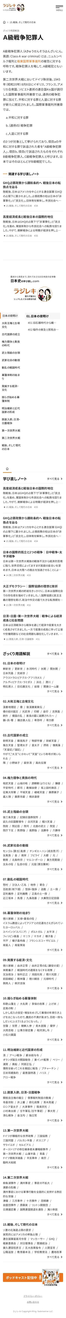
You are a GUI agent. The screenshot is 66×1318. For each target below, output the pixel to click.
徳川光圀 (51, 974)
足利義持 (8, 893)
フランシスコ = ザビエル (42, 940)
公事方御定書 (25, 1030)
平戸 (5, 940)
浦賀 (5, 1064)
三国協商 (42, 1136)
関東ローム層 (51, 686)
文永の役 (8, 864)
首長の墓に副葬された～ (40, 715)
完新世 (21, 673)
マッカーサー (37, 1239)
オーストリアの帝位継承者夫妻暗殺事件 (25, 1149)
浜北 (39, 682)
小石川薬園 (9, 1034)
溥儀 (5, 1200)
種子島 (49, 936)
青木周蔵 (48, 1102)
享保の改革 (38, 1004)
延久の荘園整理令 (13, 821)
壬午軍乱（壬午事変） (32, 1111)
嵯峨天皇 (39, 792)
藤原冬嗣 (20, 796)
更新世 (19, 668)
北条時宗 (17, 860)
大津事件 (27, 1106)
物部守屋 (37, 740)
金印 (45, 711)
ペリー (56, 1059)
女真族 (7, 855)
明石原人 (8, 686)
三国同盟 (8, 1140)
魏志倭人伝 (23, 720)
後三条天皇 (9, 817)
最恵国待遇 (29, 1073)
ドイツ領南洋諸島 (13, 1158)
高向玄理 (41, 763)
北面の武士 (39, 826)
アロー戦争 (9, 1077)
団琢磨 (45, 1200)
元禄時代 (48, 979)
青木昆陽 (41, 1026)
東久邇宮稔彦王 (12, 1248)
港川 (48, 682)
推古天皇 (8, 745)
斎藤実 (24, 1205)
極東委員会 (9, 1243)
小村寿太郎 (9, 1111)
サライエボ (9, 1145)
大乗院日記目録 (50, 898)
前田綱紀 (8, 979)
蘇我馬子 (22, 740)
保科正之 (22, 974)
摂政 (46, 745)
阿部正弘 (26, 1064)
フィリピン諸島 (11, 936)
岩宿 (37, 686)
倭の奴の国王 (10, 711)
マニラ (26, 936)
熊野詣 (21, 830)
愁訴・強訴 (31, 889)
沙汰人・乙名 (19, 885)
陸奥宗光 (41, 1106)
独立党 (33, 1115)
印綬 (36, 711)
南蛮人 (7, 945)
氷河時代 (31, 668)
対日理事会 (26, 1243)
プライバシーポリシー (32, 1295)
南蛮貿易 (20, 945)
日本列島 (8, 673)
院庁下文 (8, 830)
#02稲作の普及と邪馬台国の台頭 (43, 330)
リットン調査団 (40, 1205)
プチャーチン (49, 1068)
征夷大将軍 (9, 792)
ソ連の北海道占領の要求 (17, 1230)
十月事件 (31, 1200)
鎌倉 (57, 783)
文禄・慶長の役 (25, 918)
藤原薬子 (54, 792)
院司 (26, 826)
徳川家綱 (8, 918)
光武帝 (26, 711)
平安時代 (8, 788)
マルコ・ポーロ (34, 860)
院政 (5, 826)
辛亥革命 (32, 1158)
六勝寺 (56, 830)
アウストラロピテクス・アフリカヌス (22, 677)
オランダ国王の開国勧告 (16, 1059)
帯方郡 (50, 720)
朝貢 (5, 860)
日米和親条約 (11, 1073)
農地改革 (56, 1252)
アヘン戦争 (16, 1055)
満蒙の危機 (9, 1187)
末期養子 (8, 970)
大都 (46, 855)
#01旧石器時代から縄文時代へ (42, 323)
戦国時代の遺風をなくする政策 (34, 970)
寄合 (42, 885)
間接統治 (42, 1243)
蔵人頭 (7, 796)
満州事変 (25, 1183)
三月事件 (17, 1200)
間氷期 (54, 668)
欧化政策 (34, 1102)
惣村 (5, 885)
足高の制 (8, 1008)
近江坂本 (8, 898)
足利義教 (22, 893)
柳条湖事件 (9, 1183)
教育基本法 (23, 1252)
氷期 (43, 668)
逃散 (43, 889)
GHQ (52, 1239)
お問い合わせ (33, 1301)
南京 (43, 1158)
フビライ (35, 855)
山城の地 (22, 783)
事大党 (51, 1111)
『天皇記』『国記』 (12, 749)
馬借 (20, 898)
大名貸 (24, 1004)
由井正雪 (22, 965)
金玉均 (21, 1115)
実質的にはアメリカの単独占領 (20, 1234)
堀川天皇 (47, 821)
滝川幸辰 (52, 1209)
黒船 (14, 1064)
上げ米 (52, 1004)
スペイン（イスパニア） (15, 932)
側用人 (7, 983)
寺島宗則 (8, 1102)
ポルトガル (37, 932)
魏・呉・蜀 (8, 720)
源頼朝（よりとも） (41, 783)
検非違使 (34, 796)
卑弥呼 (38, 720)
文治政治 (8, 974)
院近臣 (16, 826)
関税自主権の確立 (13, 1098)
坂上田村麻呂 (49, 788)
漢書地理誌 (9, 707)
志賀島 (56, 711)
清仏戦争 (8, 1115)
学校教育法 (40, 1252)
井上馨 (21, 1102)
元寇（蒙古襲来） (40, 864)
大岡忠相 (8, 1030)
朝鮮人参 (26, 1026)
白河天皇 (33, 821)
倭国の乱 (17, 715)
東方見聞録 (53, 860)
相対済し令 (43, 1030)
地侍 (33, 885)
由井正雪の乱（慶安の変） (46, 965)
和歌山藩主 (9, 1004)
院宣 (52, 826)
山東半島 (30, 1153)
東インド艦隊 (41, 1059)
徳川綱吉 (34, 979)
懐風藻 (56, 745)
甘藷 (5, 1026)
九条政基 (31, 898)
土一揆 (54, 889)
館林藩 (21, 979)
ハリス (43, 1073)
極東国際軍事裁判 (29, 61)
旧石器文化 (23, 686)
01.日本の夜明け (37, 316)
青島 (42, 1153)
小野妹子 (15, 763)
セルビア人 (25, 1145)
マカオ (37, 936)
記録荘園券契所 (29, 817)
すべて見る (53, 479)
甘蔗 (14, 1026)
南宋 (24, 855)
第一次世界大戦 (12, 1153)
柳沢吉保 (20, 983)
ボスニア (41, 1140)
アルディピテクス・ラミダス (17, 682)
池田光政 (37, 974)
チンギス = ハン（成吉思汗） (45, 851)
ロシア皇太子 (10, 1106)
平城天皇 (25, 792)
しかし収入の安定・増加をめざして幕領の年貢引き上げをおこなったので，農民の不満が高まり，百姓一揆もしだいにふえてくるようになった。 (33, 1017)
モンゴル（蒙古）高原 (14, 851)
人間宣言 (50, 1248)
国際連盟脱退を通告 (31, 1209)
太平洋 (50, 932)
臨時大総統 (9, 1162)
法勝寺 (45, 830)
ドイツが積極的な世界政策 (18, 1136)
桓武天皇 (8, 783)
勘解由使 (31, 788)
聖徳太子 (22, 745)
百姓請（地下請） (12, 889)
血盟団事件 (9, 1205)
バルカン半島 (24, 1140)
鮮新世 (7, 668)
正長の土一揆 (39, 893)
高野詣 (33, 830)
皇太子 (36, 745)
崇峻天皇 (51, 740)
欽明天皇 (8, 740)
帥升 (5, 715)
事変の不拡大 (42, 1183)
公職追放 (8, 1252)
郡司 (20, 788)
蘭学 (52, 1026)
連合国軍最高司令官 (15, 1239)
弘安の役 (22, 864)
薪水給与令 (32, 1055)
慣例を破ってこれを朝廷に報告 (20, 1068)
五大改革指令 (33, 1248)
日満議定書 (9, 1209)
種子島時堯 (18, 940)
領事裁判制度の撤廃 (39, 1098)
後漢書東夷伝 (34, 707)
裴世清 (28, 763)
